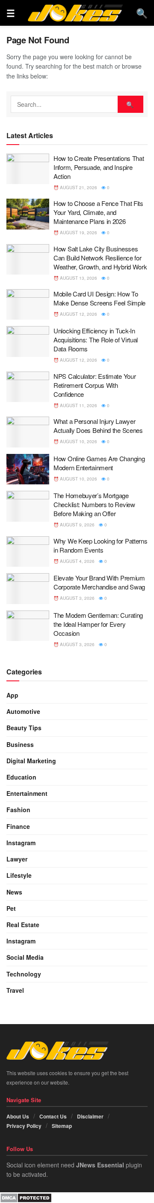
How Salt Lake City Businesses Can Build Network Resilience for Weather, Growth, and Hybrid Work (100, 257)
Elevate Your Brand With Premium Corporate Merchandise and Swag (99, 582)
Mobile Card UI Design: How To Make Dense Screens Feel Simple (99, 298)
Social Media (25, 957)
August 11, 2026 (78, 405)
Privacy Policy (23, 1126)
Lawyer (16, 859)
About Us (17, 1116)
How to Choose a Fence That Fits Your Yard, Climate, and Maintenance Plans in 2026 (98, 212)
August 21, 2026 (78, 187)
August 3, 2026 (77, 598)
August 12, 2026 (78, 314)
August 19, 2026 (78, 233)
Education (21, 777)
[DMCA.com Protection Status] (26, 1197)
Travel (15, 990)
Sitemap (62, 1126)
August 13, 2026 (78, 278)
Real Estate (22, 924)
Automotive (23, 711)
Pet (11, 908)
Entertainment (26, 793)
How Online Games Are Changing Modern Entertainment (99, 463)
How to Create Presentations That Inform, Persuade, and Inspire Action (98, 167)
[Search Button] (130, 104)
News (14, 892)
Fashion (18, 809)
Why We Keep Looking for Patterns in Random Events (100, 545)
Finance (18, 826)
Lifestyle (19, 875)
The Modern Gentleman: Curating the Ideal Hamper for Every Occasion (98, 624)
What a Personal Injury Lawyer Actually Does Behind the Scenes (98, 426)
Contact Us (53, 1116)
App (12, 695)
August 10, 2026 (78, 441)
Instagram (21, 842)
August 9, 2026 (77, 525)
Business (20, 744)
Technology (23, 974)
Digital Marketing (31, 760)
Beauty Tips (23, 727)
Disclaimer (90, 1116)
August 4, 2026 (77, 561)
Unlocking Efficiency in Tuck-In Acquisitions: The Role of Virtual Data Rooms (95, 339)
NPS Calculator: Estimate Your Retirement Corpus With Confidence (94, 385)
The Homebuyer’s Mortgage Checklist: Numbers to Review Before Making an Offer (94, 504)
